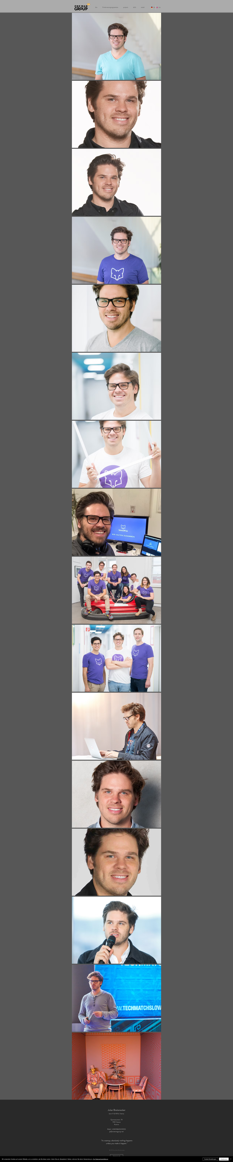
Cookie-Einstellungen (210, 1159)
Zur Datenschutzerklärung (100, 1159)
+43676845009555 (119, 1129)
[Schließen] (231, 1159)
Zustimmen (224, 1159)
